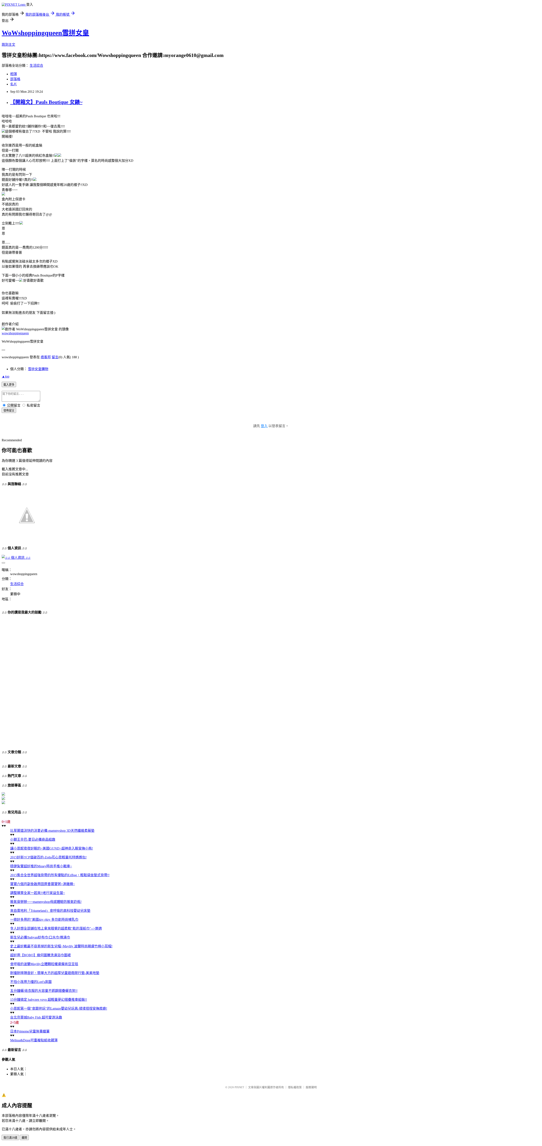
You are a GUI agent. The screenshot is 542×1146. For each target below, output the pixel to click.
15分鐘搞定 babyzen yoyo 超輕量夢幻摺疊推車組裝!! (48, 999)
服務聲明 (311, 1087)
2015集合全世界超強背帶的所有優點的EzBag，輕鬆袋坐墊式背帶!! (59, 875)
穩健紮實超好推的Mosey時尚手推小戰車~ (41, 866)
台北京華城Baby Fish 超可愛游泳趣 (36, 1017)
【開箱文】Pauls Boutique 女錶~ (46, 102)
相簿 (13, 74)
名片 (13, 84)
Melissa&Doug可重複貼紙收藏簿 (34, 1040)
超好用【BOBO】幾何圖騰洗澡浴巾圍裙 (40, 955)
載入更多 (8, 384)
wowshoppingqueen (15, 333)
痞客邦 (46, 357)
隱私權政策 (295, 1087)
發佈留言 (8, 410)
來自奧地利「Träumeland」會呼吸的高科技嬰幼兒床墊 (50, 910)
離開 (24, 1137)
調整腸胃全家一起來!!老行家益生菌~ (37, 893)
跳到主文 (8, 44)
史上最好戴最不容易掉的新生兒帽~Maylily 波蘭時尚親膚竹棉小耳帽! (61, 946)
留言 (55, 357)
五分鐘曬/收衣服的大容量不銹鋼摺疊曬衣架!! (43, 990)
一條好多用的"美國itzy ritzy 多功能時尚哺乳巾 (44, 919)
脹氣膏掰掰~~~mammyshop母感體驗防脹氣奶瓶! (46, 902)
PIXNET (239, 1087)
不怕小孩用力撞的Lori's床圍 (31, 982)
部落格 (15, 79)
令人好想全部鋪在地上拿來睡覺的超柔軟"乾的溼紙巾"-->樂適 (56, 928)
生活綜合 (36, 65)
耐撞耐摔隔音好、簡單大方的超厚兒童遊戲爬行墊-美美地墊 (54, 973)
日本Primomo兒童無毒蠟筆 (30, 1031)
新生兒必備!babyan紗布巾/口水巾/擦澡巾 (40, 937)
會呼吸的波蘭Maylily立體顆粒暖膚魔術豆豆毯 (44, 964)
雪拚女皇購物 (38, 369)
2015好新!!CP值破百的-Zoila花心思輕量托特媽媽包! (48, 857)
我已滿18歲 (10, 1137)
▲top (5, 376)
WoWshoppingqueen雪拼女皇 (45, 33)
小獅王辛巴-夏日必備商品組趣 (32, 839)
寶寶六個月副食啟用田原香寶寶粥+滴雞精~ (42, 884)
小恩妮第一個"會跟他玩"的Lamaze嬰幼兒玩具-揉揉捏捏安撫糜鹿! (58, 1008)
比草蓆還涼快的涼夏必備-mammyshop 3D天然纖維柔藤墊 (52, 830)
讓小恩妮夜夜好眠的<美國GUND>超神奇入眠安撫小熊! (51, 848)
